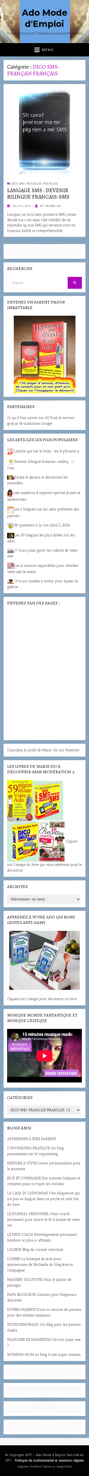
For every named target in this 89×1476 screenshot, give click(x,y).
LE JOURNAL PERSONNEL (28, 1214)
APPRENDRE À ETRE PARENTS (31, 1139)
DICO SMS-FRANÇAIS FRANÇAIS (34, 183)
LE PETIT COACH (20, 1234)
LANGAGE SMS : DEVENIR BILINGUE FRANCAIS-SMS (38, 194)
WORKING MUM (20, 1354)
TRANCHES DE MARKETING (29, 1339)
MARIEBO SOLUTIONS (25, 1279)
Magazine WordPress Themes (34, 1466)
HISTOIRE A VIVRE (22, 1163)
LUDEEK (13, 1259)
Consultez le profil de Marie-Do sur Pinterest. (43, 750)
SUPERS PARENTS (21, 1309)
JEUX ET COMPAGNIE (24, 1178)
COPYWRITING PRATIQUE (28, 1148)
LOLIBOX (14, 1249)
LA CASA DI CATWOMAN (27, 1193)
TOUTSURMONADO (23, 1324)
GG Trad (51, 418)
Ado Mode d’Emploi (51, 1455)
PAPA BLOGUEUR (21, 1294)
